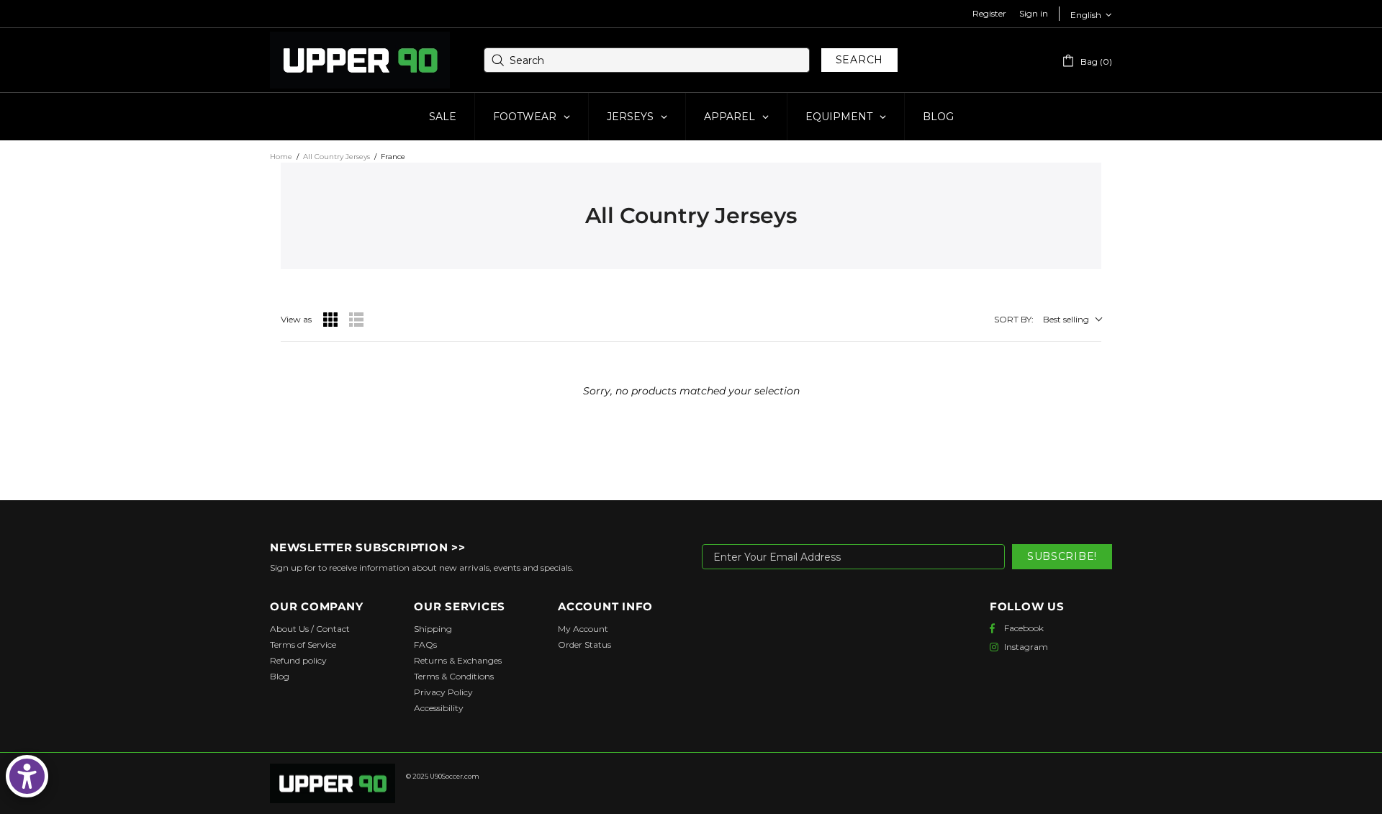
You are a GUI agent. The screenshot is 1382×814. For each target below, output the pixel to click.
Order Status (584, 644)
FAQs (425, 644)
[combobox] (647, 60)
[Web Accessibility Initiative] (27, 776)
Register (989, 13)
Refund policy (298, 660)
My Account (583, 628)
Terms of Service (303, 644)
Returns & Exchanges (458, 660)
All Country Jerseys (336, 156)
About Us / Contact (310, 628)
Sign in (1033, 13)
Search (859, 59)
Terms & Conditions (454, 676)
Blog (279, 676)
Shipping (433, 628)
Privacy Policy (443, 692)
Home (281, 156)
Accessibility (439, 707)
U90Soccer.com (454, 776)
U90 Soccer (360, 60)
